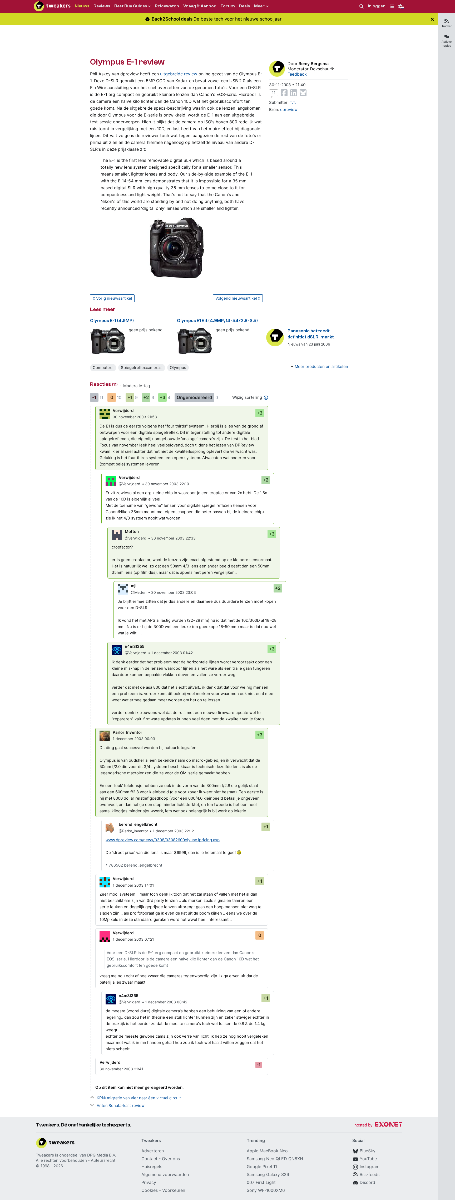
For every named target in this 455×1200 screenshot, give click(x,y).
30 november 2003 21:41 (121, 1069)
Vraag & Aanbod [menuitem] (199, 6)
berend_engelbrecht (138, 824)
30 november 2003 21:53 (135, 417)
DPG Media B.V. (101, 1155)
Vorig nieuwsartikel (114, 298)
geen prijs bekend (145, 329)
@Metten (138, 592)
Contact (149, 1158)
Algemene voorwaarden (165, 1174)
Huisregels (151, 1166)
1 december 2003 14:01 (133, 885)
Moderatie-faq (136, 385)
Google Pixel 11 (262, 1166)
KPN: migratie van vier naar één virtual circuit (139, 1097)
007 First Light (261, 1182)
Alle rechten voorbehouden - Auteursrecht (75, 1160)
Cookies (149, 1190)
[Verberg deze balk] (432, 19)
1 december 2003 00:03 (134, 738)
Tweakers (45, 1155)
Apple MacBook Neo (267, 1150)
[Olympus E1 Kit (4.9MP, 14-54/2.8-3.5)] (194, 340)
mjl (133, 585)
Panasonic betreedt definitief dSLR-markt (311, 333)
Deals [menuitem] (244, 6)
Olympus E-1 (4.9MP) (112, 320)
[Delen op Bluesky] (303, 92)
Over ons (171, 1158)
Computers (103, 367)
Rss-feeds (369, 1174)
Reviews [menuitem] (101, 6)
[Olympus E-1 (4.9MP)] (108, 340)
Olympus (178, 367)
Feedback (297, 74)
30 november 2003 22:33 (173, 538)
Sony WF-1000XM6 (266, 1190)
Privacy (148, 1182)
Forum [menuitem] (228, 6)
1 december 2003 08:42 (166, 1002)
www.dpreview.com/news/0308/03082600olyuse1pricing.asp (163, 839)
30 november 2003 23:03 (173, 592)
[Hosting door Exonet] (378, 1125)
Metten (132, 531)
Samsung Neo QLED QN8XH (275, 1158)
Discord (367, 1182)
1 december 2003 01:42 (172, 652)
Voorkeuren (173, 1190)
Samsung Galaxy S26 (268, 1174)
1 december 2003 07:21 (133, 939)
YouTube (368, 1158)
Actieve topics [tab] (447, 43)
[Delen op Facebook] (284, 92)
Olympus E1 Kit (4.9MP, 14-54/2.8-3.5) (217, 320)
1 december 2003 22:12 (173, 831)
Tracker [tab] (447, 26)
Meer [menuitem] (259, 6)
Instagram (369, 1166)
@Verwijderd (129, 484)
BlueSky (367, 1150)
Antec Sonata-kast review (121, 1105)
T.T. (293, 102)
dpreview (289, 109)
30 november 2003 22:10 (167, 484)
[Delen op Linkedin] (293, 92)
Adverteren (152, 1150)
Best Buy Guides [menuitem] (130, 6)
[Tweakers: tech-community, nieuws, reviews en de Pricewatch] (52, 6)
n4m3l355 (134, 646)
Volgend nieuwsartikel (236, 298)
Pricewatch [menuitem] (167, 6)
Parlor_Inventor (127, 732)
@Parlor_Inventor (133, 831)
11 (273, 92)
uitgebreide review (178, 73)
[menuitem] (361, 6)
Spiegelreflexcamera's (141, 367)
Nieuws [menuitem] (82, 6)
